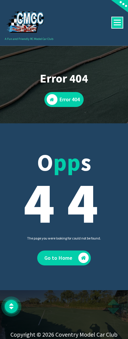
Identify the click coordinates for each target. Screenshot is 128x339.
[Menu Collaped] (117, 23)
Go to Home (58, 257)
